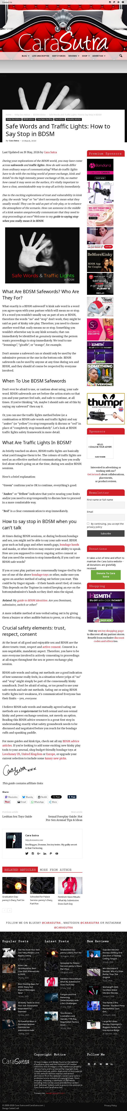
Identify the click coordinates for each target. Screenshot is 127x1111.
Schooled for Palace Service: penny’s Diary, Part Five (41, 900)
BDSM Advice (28, 119)
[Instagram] (110, 2)
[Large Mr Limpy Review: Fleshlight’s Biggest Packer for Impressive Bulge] (93, 1024)
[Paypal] (114, 2)
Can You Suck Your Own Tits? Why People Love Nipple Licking (29, 953)
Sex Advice (59, 119)
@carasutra (51, 922)
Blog (24, 56)
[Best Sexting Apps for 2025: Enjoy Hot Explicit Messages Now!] (9, 987)
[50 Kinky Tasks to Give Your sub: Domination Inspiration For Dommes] (9, 1005)
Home (8, 114)
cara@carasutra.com (55, 1093)
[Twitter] (28, 854)
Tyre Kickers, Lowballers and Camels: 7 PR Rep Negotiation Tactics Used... (69, 1019)
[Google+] (40, 854)
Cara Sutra (14, 140)
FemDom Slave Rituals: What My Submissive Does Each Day (69, 900)
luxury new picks (55, 758)
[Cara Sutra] (63, 41)
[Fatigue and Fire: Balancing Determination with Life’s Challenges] (51, 997)
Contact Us (7, 2)
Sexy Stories (58, 56)
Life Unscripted (40, 56)
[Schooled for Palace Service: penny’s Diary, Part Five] (42, 885)
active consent (51, 646)
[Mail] (118, 2)
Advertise (97, 56)
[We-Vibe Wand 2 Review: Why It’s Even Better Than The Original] (93, 971)
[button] (121, 56)
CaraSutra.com (42, 1064)
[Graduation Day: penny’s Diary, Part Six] (14, 885)
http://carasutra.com (34, 840)
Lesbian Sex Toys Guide (17, 816)
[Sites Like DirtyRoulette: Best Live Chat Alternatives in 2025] (9, 968)
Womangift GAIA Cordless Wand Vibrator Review (110, 990)
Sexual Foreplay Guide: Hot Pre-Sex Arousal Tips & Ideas (64, 818)
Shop (84, 56)
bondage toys (40, 574)
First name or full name (100, 499)
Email (90, 511)
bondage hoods (69, 544)
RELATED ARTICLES (20, 870)
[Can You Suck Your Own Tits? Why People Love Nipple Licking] (9, 952)
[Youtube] (123, 2)
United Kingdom (31, 754)
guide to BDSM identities (32, 600)
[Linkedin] (46, 854)
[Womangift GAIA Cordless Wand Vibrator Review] (93, 990)
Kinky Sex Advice (14, 119)
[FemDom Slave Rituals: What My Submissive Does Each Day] (70, 885)
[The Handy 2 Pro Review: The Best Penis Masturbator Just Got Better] (93, 1005)
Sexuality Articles (74, 119)
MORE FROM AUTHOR (56, 870)
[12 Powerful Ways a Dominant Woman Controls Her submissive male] (9, 1024)
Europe (50, 754)
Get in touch (94, 474)
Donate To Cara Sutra (106, 575)
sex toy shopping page (111, 630)
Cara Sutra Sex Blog (44, 119)
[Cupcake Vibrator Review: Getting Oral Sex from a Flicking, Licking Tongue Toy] (93, 952)
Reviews (72, 56)
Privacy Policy (110, 1105)
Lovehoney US (11, 754)
